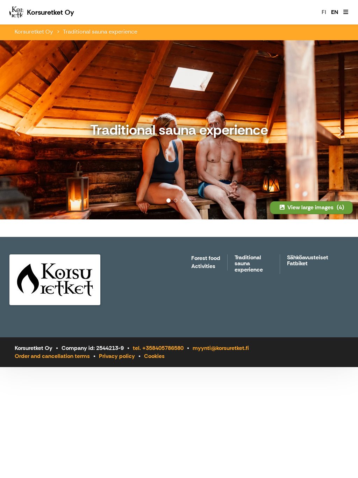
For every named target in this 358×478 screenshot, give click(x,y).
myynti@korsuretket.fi (221, 348)
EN (334, 12)
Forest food (205, 258)
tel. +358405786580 (158, 348)
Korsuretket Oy (34, 31)
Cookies (154, 356)
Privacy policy (117, 356)
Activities (203, 266)
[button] (27, 129)
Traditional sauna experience (100, 31)
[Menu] (346, 12)
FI (324, 12)
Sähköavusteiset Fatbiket (307, 260)
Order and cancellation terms (52, 356)
